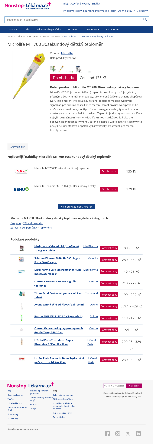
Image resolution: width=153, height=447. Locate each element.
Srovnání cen (17, 146)
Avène (94, 304)
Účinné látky (125, 10)
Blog (65, 3)
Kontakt (33, 404)
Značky (96, 3)
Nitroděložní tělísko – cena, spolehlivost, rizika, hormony (64, 406)
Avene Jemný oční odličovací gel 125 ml (59, 304)
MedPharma (90, 246)
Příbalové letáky (72, 10)
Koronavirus (112, 29)
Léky (27, 29)
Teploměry (45, 227)
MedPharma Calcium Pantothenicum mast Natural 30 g (57, 272)
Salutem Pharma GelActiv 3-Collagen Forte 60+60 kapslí (57, 260)
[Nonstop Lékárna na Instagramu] (118, 433)
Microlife (67, 53)
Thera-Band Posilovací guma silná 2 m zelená (58, 295)
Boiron (94, 316)
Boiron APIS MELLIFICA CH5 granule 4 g (58, 316)
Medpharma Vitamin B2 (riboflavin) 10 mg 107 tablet (56, 248)
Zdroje (33, 408)
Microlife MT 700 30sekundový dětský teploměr (88, 36)
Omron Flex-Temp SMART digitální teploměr (55, 283)
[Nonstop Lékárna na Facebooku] (107, 433)
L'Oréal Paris (91, 342)
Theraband (91, 293)
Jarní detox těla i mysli (62, 413)
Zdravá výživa (92, 29)
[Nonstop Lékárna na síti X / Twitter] (128, 433)
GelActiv (93, 258)
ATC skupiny (141, 10)
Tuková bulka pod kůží (63, 395)
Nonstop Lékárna (16, 36)
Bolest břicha (59, 417)
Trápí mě (12, 29)
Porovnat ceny (109, 248)
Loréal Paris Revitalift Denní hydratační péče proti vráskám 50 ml (59, 360)
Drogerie (72, 29)
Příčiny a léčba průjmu (63, 399)
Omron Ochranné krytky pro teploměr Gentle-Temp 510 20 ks (58, 330)
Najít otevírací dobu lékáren (76, 206)
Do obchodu (63, 77)
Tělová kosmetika (51, 36)
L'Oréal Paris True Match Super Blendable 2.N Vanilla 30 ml (53, 342)
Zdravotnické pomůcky (49, 29)
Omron (93, 281)
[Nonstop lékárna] (28, 6)
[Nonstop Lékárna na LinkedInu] (138, 433)
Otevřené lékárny (80, 3)
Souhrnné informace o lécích (99, 10)
